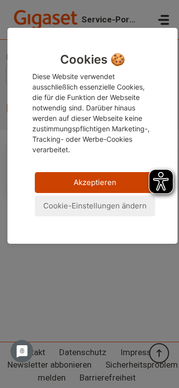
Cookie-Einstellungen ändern (95, 205)
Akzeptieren (95, 182)
